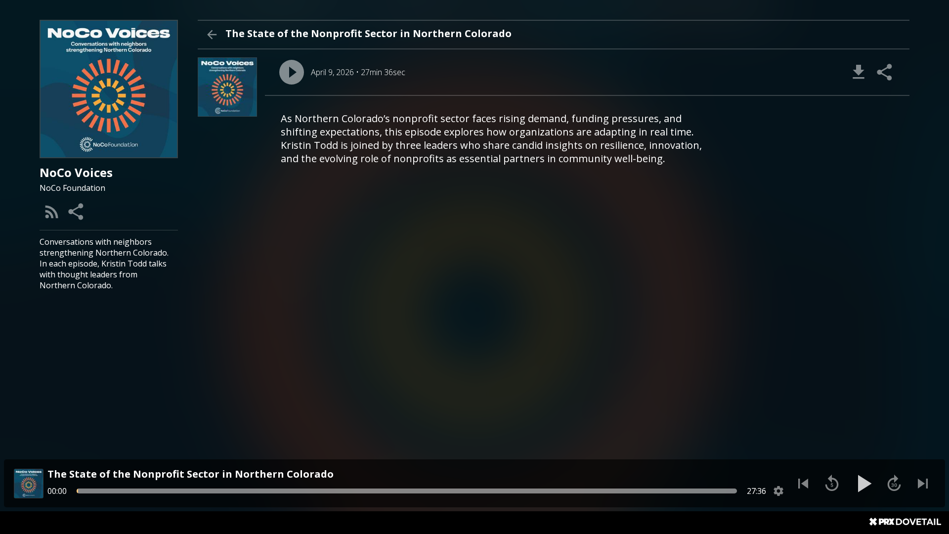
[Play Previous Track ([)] (803, 483)
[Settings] (778, 491)
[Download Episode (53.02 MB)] (858, 72)
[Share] (76, 211)
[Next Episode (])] (922, 483)
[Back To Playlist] (211, 34)
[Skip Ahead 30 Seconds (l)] (894, 483)
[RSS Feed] (52, 211)
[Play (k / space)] (863, 483)
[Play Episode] (291, 72)
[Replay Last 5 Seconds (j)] (832, 483)
